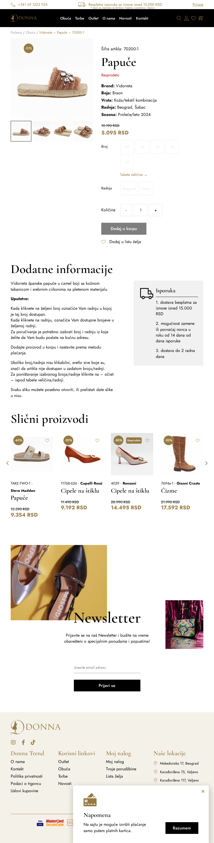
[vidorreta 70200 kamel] (52, 79)
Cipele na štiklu (80, 490)
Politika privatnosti (27, 776)
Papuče (19, 497)
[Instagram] (13, 742)
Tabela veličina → (133, 174)
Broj (104, 146)
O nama (109, 18)
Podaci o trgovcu (26, 783)
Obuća (65, 18)
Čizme (169, 490)
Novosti (125, 18)
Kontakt (142, 18)
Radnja (106, 188)
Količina (108, 210)
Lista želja (114, 776)
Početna (16, 32)
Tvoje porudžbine (121, 769)
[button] (15, 79)
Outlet (93, 18)
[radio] (127, 146)
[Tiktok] (33, 742)
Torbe (79, 18)
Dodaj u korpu (124, 229)
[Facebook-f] (23, 742)
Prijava (198, 4)
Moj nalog (115, 761)
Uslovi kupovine (24, 791)
